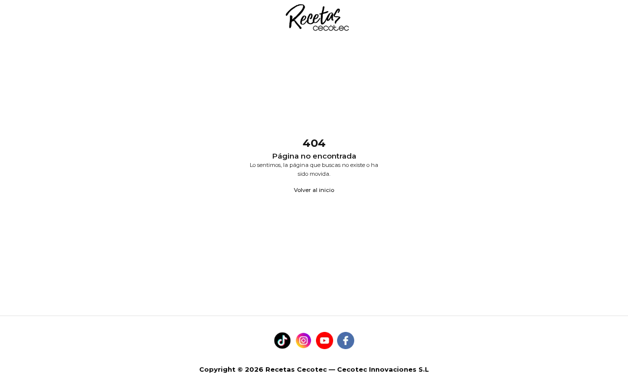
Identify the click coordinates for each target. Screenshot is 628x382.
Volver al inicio (314, 190)
